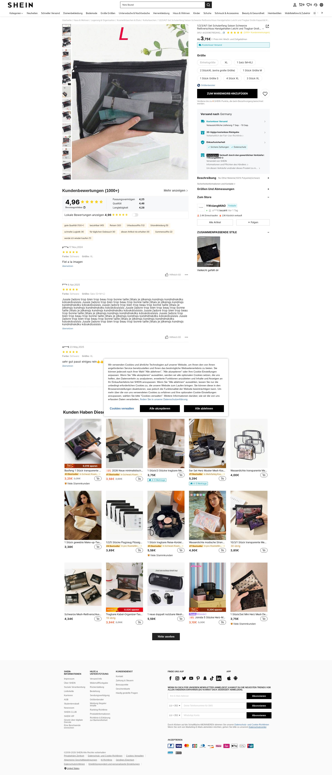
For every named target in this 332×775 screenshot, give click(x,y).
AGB (66, 699)
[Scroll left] (318, 13)
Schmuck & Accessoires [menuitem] (227, 13)
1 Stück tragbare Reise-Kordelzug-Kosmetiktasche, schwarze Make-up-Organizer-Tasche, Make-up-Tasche (166, 542)
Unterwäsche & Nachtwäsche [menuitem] (134, 13)
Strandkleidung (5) (159, 225)
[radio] (207, 62)
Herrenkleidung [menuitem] (161, 13)
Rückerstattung (97, 687)
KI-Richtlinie (106, 760)
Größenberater (97, 699)
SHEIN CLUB (70, 712)
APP (229, 672)
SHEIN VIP (69, 716)
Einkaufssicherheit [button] (215, 142)
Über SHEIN (70, 683)
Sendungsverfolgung (100, 695)
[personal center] (295, 5)
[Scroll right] (322, 13)
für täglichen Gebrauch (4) (102, 231)
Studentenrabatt (71, 704)
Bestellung (95, 691)
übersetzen (67, 266)
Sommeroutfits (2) (163, 231)
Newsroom (69, 708)
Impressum (69, 679)
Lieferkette (69, 691)
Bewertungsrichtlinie (73, 207)
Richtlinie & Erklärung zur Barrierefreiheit (100, 719)
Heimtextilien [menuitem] (275, 13)
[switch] (135, 215)
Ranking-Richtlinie (98, 710)
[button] (315, 5)
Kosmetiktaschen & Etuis (129, 20)
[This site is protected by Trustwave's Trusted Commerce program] (170, 752)
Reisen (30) (115, 225)
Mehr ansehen (166, 636)
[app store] (229, 680)
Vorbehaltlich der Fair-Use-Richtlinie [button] (224, 135)
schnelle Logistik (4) (74, 231)
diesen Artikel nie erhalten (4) (135, 231)
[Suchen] (208, 5)
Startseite (67, 20)
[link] (302, 5)
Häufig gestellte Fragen (127, 693)
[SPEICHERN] (265, 93)
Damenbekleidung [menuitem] (72, 13)
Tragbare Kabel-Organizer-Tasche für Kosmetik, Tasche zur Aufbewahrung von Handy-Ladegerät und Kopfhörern (124, 614)
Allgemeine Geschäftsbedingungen (80, 760)
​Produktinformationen (100, 714)
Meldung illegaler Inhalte (98, 704)
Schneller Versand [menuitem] (50, 13)
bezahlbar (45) (97, 225)
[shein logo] (20, 5)
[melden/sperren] (186, 275)
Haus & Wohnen (81, 20)
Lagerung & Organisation (103, 20)
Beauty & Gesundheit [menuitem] (253, 13)
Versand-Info (96, 679)
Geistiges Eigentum (125, 760)
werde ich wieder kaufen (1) (77, 238)
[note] (83, 466)
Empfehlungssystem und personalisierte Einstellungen (114, 764)
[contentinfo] (219, 746)
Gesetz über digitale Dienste (73, 721)
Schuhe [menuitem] (207, 13)
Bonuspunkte (122, 684)
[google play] (235, 680)
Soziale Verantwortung (74, 687)
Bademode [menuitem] (91, 13)
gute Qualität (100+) (74, 225)
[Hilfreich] (167, 275)
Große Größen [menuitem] (108, 13)
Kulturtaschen (149, 20)
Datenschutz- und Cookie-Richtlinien (251, 724)
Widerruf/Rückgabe (99, 683)
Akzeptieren (175, 740)
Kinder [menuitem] (196, 13)
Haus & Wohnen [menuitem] (181, 13)
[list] (195, 678)
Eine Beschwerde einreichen (72, 726)
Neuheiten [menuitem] (32, 13)
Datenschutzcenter (257, 727)
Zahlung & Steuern (124, 680)
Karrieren (68, 695)
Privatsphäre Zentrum (74, 756)
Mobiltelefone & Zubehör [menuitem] (297, 13)
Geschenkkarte (123, 689)
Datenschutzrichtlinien (74, 764)
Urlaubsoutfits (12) (136, 225)
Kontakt (119, 676)
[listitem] (208, 251)
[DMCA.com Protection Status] (179, 752)
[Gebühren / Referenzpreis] (212, 39)
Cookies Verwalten (135, 756)
